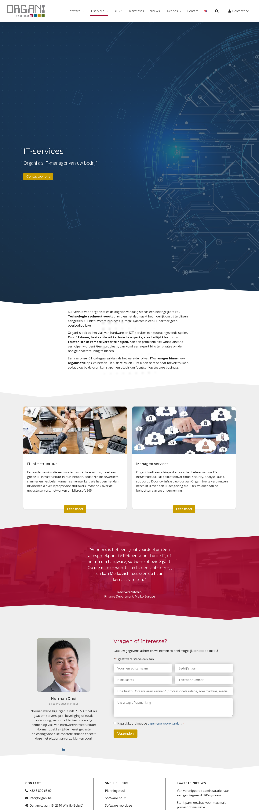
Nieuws (155, 11)
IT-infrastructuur (42, 464)
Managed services (152, 464)
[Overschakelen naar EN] (205, 11)
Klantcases (136, 11)
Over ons (172, 11)
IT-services (97, 11)
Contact (192, 11)
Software (74, 11)
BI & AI (118, 11)
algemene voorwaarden (164, 723)
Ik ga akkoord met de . (150, 723)
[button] (217, 11)
